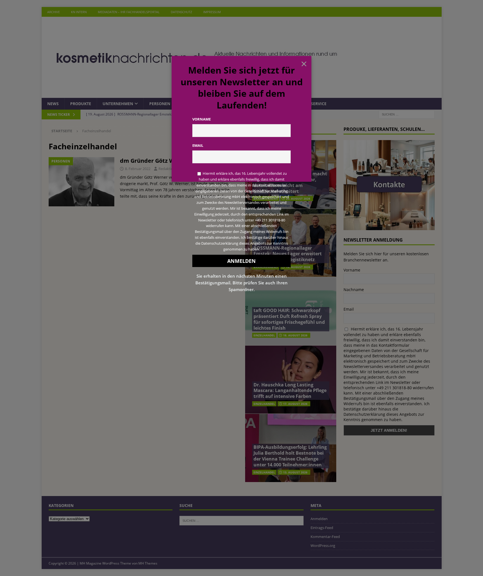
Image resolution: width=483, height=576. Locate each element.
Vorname (201, 119)
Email (197, 145)
